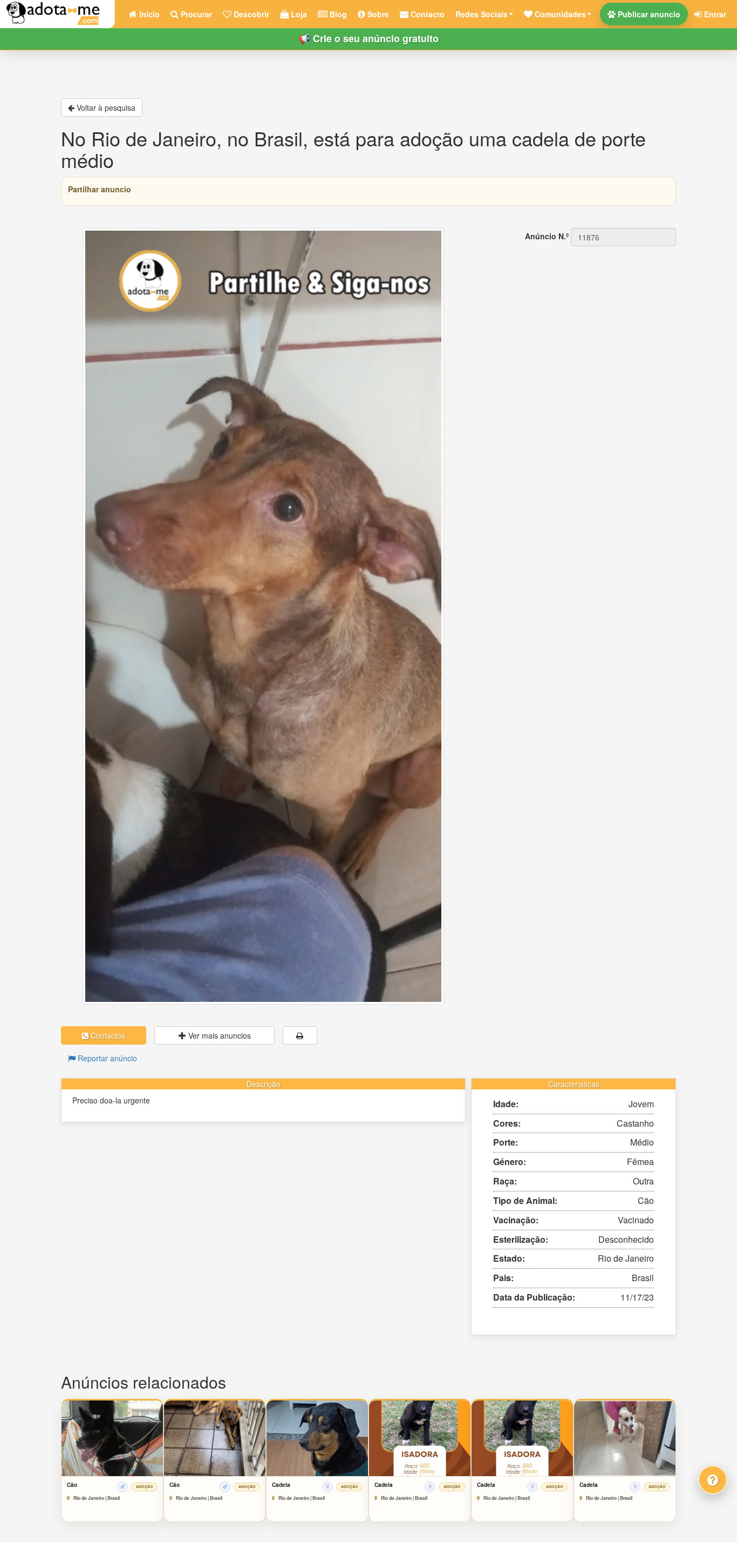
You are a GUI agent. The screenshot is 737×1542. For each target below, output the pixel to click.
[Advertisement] (579, 314)
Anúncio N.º (547, 236)
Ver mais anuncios (218, 1035)
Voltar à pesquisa (104, 107)
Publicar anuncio (648, 14)
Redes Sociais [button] (481, 14)
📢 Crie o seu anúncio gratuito (368, 38)
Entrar (714, 14)
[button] (558, 14)
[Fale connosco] (712, 1479)
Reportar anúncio (106, 1058)
